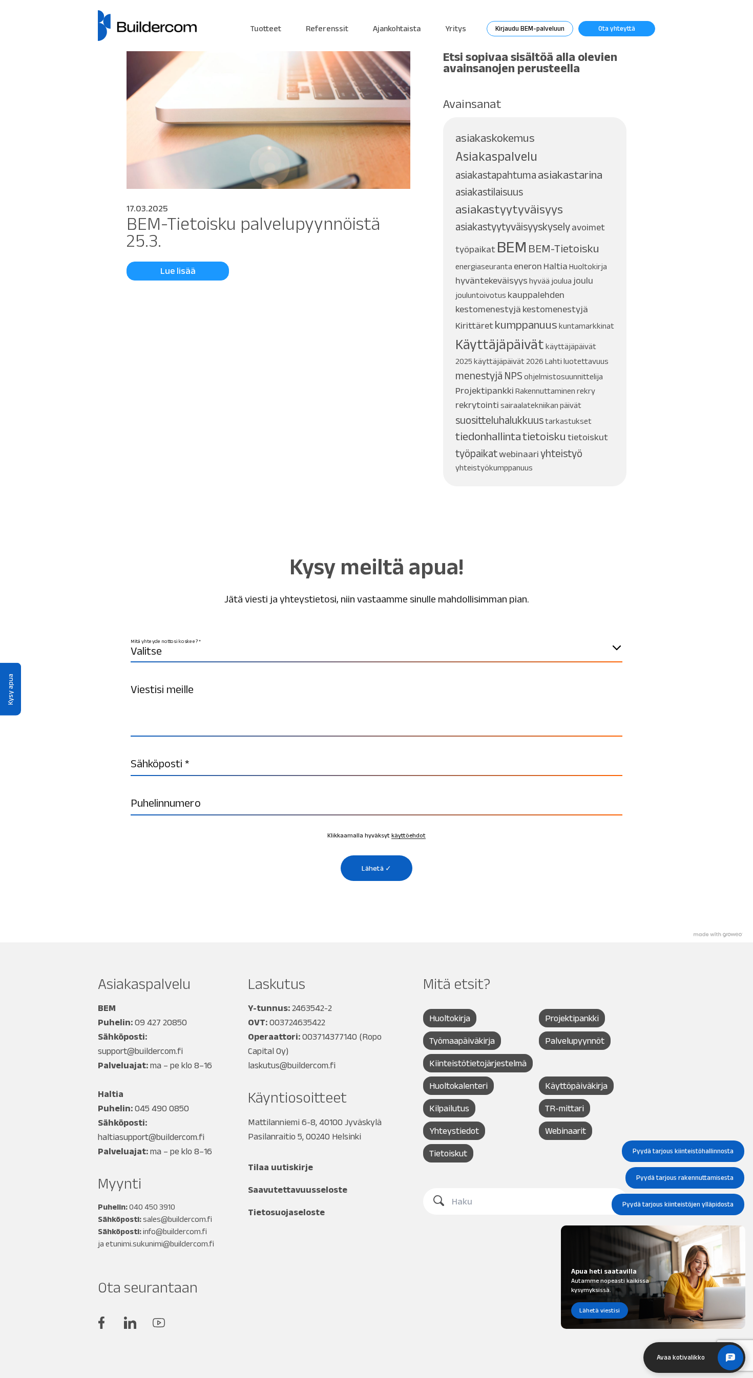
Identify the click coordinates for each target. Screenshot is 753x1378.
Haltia (555, 266)
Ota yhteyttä (616, 28)
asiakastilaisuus (489, 192)
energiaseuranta (483, 266)
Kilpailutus (449, 1108)
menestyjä (479, 375)
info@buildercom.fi (175, 1231)
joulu (583, 280)
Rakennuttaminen (545, 390)
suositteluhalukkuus (499, 420)
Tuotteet (265, 28)
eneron (528, 266)
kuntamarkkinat (586, 325)
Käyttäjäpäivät (499, 344)
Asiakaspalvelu (496, 156)
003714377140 (329, 1036)
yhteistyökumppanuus (494, 467)
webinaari (519, 453)
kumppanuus (526, 324)
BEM (512, 246)
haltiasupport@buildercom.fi (151, 1137)
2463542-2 (312, 1008)
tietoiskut (588, 437)
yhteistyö (561, 453)
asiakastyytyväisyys (509, 209)
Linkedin (130, 1323)
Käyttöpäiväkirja (576, 1086)
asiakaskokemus (495, 138)
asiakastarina (570, 174)
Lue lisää (178, 271)
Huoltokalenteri (458, 1086)
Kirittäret (474, 325)
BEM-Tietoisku (563, 248)
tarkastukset (568, 421)
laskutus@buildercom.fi (292, 1065)
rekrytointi (477, 404)
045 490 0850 (162, 1108)
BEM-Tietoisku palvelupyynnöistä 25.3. (253, 231)
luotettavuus (586, 361)
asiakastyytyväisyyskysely (512, 226)
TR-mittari (564, 1108)
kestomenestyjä (555, 309)
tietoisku (544, 436)
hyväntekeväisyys (491, 280)
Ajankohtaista (397, 28)
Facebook (101, 1323)
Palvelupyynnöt (574, 1041)
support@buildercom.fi (140, 1051)
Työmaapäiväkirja (462, 1041)
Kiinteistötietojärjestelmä (478, 1063)
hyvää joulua (550, 280)
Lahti (553, 361)
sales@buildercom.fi (177, 1219)
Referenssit (327, 28)
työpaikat (476, 453)
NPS (513, 375)
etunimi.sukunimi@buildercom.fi (160, 1243)
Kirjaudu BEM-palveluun (529, 28)
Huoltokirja (588, 266)
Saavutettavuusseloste (297, 1190)
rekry (586, 390)
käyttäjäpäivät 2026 (508, 361)
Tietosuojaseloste (286, 1212)
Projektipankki (484, 390)
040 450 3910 (152, 1206)
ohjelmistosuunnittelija (563, 376)
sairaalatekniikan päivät (540, 405)
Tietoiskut (448, 1153)
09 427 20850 (161, 1022)
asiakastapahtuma (495, 175)
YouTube (159, 1323)
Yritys (455, 28)
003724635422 (297, 1022)
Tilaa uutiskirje (280, 1167)
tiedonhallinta (488, 436)
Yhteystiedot (454, 1131)
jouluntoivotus (480, 295)
